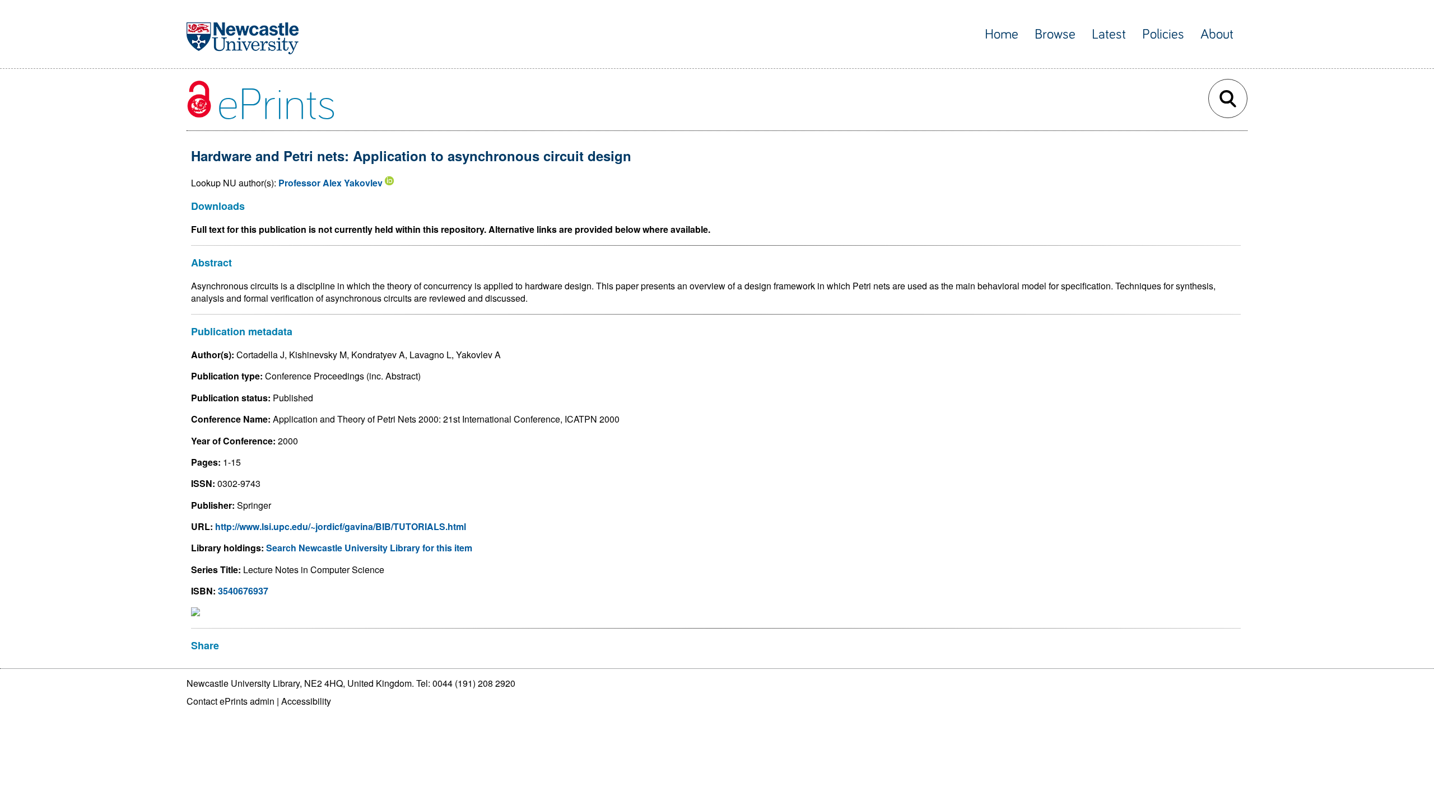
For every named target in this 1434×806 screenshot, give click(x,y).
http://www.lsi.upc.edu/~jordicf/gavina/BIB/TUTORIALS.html (340, 526)
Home (1001, 34)
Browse (1055, 34)
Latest (1109, 34)
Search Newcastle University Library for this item (369, 547)
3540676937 (243, 590)
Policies (1163, 34)
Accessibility (306, 701)
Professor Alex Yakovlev (330, 182)
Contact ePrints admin (230, 701)
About (1216, 34)
